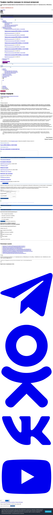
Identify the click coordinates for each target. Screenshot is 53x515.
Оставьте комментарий (4, 198)
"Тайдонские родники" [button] (7, 28)
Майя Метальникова (9, 33)
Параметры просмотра (5, 239)
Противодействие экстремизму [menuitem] (11, 25)
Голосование (3, 221)
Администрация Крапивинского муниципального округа (16, 249)
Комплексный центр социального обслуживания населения (17, 251)
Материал (4, 87)
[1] (3, 78)
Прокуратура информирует (10, 72)
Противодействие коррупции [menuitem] (8, 23)
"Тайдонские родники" (7, 75)
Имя (1, 190)
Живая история (4, 167)
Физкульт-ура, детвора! (6, 173)
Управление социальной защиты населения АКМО (16, 250)
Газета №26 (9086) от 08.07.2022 (8, 145)
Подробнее (2, 9)
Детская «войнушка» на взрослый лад (10, 149)
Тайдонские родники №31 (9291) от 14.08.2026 (16, 37)
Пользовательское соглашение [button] (18, 513)
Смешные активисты (5, 179)
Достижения (5, 88)
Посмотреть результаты (10, 221)
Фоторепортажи (5, 58)
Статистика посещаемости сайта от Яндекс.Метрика (11, 502)
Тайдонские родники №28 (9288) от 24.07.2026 (16, 54)
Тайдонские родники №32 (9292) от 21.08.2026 (16, 31)
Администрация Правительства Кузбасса (12, 248)
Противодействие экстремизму (11, 71)
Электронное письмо (4, 191)
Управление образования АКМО (12, 252)
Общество (5, 62)
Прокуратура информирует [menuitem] (10, 26)
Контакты (4, 59)
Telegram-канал (14, 141)
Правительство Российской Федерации (13, 247)
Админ (1, 175)
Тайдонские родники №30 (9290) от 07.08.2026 (16, 43)
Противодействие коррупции (11, 70)
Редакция (4, 21)
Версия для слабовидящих (7, 17)
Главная (4, 20)
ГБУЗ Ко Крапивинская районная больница (14, 253)
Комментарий (3, 193)
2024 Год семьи (6, 61)
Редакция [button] (4, 69)
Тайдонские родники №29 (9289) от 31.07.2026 (16, 48)
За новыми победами (5, 161)
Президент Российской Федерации (13, 246)
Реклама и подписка (6, 27)
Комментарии (5, 183)
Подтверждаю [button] (48, 511)
